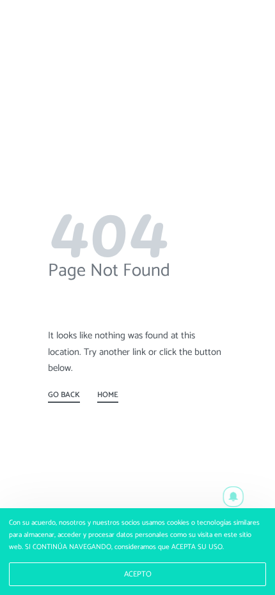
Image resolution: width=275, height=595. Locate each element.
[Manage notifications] (233, 496)
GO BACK (64, 396)
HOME (107, 396)
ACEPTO (138, 574)
